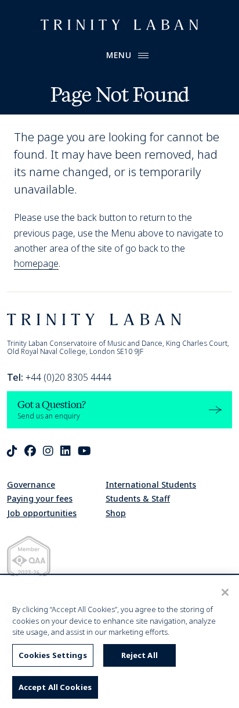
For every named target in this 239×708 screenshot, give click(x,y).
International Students (151, 484)
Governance (31, 484)
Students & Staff (138, 498)
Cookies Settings (53, 655)
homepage (36, 263)
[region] (119, 642)
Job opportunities (42, 513)
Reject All (139, 655)
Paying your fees (40, 498)
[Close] (225, 592)
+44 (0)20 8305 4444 (59, 377)
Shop (116, 513)
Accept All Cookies (55, 687)
